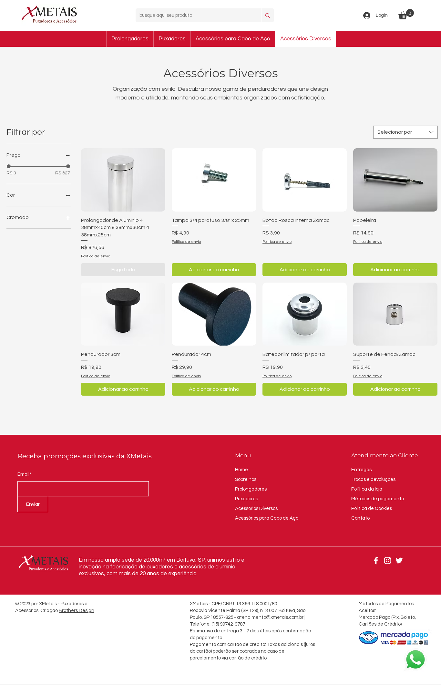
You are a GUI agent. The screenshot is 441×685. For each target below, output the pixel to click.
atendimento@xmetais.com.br (270, 617)
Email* (24, 474)
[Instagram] (387, 560)
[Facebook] (376, 560)
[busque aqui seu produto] (267, 15)
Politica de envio (95, 256)
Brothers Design (76, 610)
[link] (406, 14)
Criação (49, 610)
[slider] (9, 166)
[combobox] (405, 132)
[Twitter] (399, 560)
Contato (360, 518)
